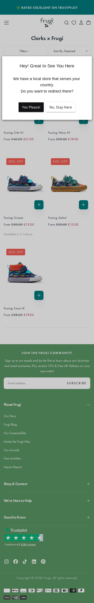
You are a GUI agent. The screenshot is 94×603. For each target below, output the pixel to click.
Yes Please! (31, 107)
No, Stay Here (60, 107)
